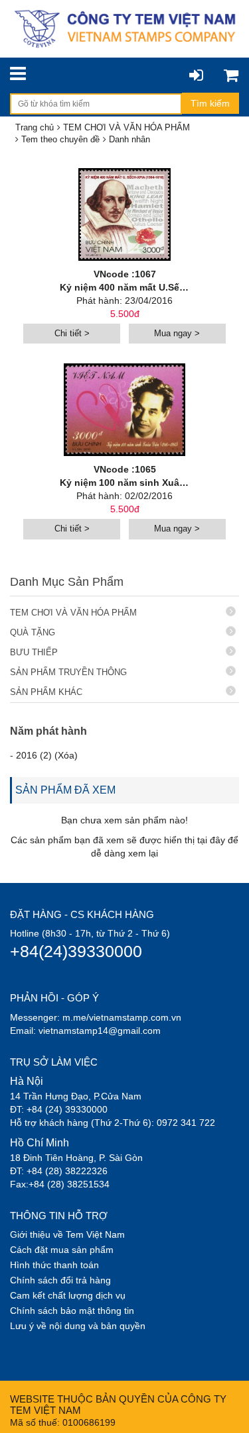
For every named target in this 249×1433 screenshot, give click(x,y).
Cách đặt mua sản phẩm (62, 1249)
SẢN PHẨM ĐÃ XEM (65, 790)
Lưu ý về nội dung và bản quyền (77, 1325)
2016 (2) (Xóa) (47, 755)
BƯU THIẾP (34, 652)
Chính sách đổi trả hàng (60, 1280)
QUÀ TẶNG (32, 632)
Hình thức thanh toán (54, 1265)
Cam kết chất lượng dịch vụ (67, 1295)
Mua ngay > (177, 333)
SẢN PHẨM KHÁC (46, 692)
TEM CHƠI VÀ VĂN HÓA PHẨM (73, 613)
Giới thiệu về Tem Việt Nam (67, 1234)
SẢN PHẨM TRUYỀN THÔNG (68, 672)
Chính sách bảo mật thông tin (72, 1310)
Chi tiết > (72, 333)
